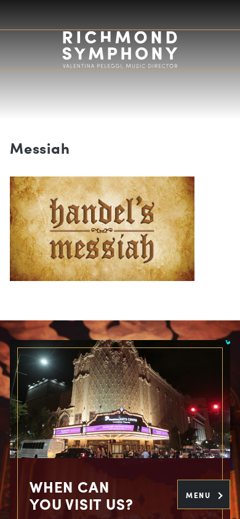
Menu (200, 495)
